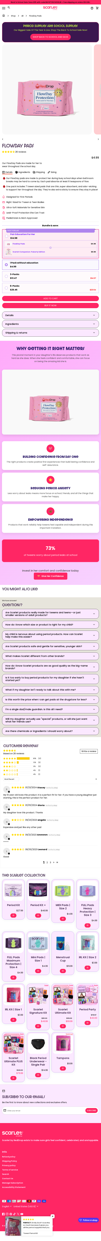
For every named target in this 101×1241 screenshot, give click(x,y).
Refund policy (8, 1156)
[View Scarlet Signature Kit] (38, 995)
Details (8, 172)
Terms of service (10, 1169)
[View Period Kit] (13, 891)
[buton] (7, 1206)
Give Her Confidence (50, 576)
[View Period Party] (87, 995)
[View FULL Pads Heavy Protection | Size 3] (87, 891)
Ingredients (24, 172)
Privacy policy (9, 1165)
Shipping (40, 172)
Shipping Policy (9, 1161)
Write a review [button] (88, 751)
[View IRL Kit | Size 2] (87, 943)
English (7, 1206)
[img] (18, 787)
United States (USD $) (26, 1206)
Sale (46, 985)
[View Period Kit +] (38, 891)
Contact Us (7, 1178)
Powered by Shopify (45, 1226)
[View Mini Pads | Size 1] (38, 943)
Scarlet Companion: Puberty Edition (29, 252)
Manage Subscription (12, 1183)
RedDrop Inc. (13, 1226)
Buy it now (50, 305)
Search (5, 1174)
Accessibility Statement (14, 1187)
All (22, 16)
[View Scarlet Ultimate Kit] (63, 995)
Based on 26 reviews (13, 753)
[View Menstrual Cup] (63, 943)
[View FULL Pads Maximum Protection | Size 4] (13, 943)
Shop (13, 16)
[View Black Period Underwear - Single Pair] (38, 1043)
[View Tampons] (63, 1043)
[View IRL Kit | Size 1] (13, 995)
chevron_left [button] (2, 139)
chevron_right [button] (98, 139)
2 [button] (47, 862)
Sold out (69, 1034)
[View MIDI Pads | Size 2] (63, 891)
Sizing (53, 172)
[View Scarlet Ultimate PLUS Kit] (13, 1043)
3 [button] (50, 862)
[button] (8, 151)
